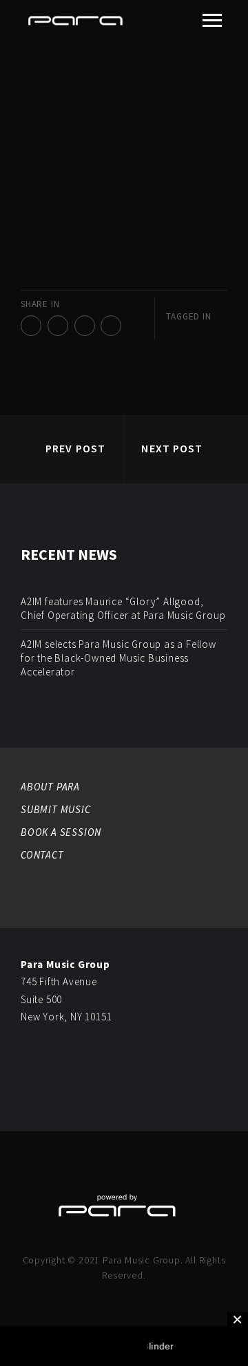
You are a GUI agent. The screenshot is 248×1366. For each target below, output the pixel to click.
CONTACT (42, 854)
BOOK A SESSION (61, 832)
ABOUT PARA (50, 786)
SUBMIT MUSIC (56, 809)
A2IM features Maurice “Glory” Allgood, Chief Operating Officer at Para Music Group (123, 608)
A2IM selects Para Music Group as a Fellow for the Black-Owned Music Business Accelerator (118, 658)
